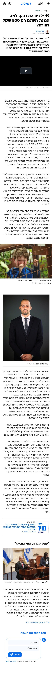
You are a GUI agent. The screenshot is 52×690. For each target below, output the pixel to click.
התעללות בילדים (32, 622)
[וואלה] (26, 3)
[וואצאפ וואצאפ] (9, 3)
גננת (41, 622)
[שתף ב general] (4, 3)
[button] (40, 3)
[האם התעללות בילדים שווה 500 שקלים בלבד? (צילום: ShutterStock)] (26, 265)
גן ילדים (46, 622)
